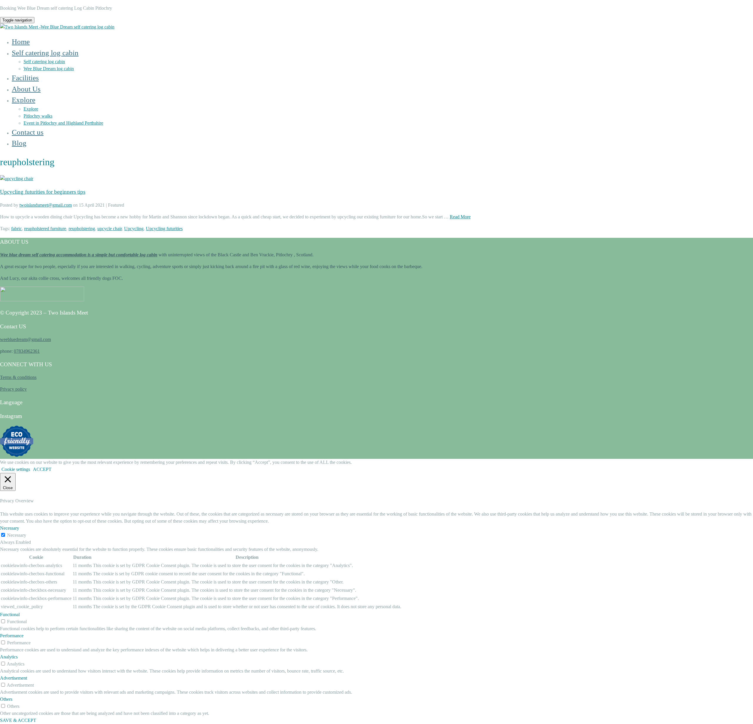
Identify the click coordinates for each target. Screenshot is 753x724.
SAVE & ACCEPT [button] (18, 720)
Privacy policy (13, 389)
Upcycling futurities (164, 228)
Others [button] (6, 699)
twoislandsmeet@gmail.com (45, 205)
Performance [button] (12, 635)
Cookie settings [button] (15, 469)
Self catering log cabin (45, 53)
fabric (16, 228)
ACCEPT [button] (42, 469)
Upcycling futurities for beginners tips (42, 192)
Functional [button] (10, 614)
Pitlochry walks (38, 115)
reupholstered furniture (45, 228)
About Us (26, 89)
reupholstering (82, 228)
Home (21, 42)
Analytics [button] (9, 656)
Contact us (28, 132)
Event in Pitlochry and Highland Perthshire (63, 123)
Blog (19, 143)
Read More (460, 216)
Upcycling (134, 228)
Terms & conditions (18, 377)
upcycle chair (109, 228)
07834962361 (27, 351)
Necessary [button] (9, 528)
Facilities (25, 78)
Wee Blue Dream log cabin (49, 68)
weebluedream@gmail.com (25, 339)
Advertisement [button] (13, 677)
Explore (23, 100)
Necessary (16, 535)
